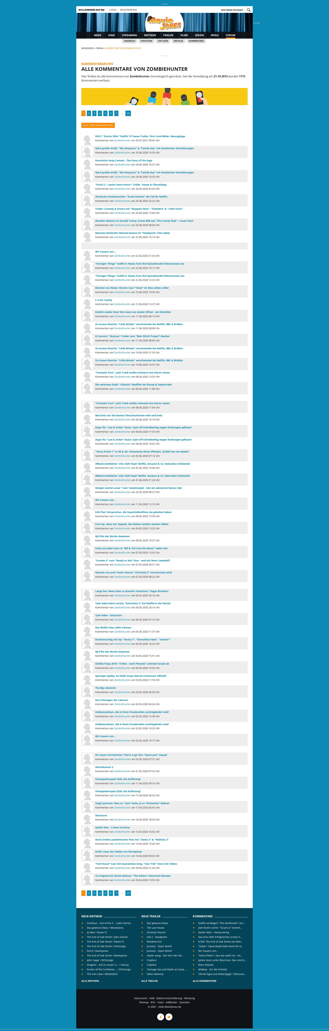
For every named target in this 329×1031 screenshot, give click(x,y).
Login (112, 9)
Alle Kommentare (204, 980)
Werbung (189, 998)
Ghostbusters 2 (104, 767)
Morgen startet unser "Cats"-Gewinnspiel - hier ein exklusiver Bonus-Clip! (138, 488)
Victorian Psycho (156, 932)
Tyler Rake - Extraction (108, 615)
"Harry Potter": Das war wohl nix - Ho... (220, 955)
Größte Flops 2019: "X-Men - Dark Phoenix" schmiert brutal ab (132, 663)
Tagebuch (129, 40)
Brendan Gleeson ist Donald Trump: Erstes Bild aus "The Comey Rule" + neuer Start (144, 220)
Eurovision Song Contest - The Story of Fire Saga (123, 160)
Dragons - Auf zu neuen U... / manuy (108, 964)
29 (128, 113)
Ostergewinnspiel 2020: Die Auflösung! (118, 779)
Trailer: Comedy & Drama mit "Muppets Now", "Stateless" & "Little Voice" (139, 208)
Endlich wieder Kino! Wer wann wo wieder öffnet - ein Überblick (133, 312)
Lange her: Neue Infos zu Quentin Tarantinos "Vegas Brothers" (132, 591)
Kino (111, 35)
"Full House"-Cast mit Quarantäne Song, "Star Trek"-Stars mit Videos (136, 863)
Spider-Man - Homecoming (213, 932)
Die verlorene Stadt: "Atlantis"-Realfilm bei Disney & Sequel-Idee (133, 384)
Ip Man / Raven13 (97, 932)
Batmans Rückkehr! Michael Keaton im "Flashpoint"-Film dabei (132, 233)
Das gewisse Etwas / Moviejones (105, 927)
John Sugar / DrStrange (100, 960)
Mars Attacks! (206, 964)
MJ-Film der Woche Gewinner (112, 536)
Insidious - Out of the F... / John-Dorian (109, 923)
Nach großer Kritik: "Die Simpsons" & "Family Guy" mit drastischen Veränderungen (144, 148)
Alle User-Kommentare (98, 125)
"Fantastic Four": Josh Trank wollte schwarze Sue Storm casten (132, 372)
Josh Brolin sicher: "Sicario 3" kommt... (220, 927)
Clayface (151, 960)
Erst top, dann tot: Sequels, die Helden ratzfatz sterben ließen (131, 524)
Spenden (185, 1002)
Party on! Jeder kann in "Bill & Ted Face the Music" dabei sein (131, 548)
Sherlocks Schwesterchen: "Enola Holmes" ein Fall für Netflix (131, 196)
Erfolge (178, 40)
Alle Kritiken (90, 980)
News (97, 35)
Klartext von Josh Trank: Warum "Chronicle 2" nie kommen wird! (133, 572)
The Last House (155, 927)
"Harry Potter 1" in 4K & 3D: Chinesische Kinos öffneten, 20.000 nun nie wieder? (142, 451)
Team (160, 1002)
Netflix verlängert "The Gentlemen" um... (221, 923)
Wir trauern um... (105, 251)
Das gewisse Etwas (157, 923)
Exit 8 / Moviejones (97, 950)
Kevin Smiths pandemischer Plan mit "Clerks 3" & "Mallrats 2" (132, 839)
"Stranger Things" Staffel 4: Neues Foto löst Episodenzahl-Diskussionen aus (139, 263)
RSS (153, 1002)
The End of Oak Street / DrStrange (106, 946)
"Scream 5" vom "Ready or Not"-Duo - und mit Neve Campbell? (132, 560)
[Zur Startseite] (164, 26)
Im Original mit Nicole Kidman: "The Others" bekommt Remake (133, 875)
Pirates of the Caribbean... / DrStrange (109, 969)
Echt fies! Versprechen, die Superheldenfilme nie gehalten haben (133, 512)
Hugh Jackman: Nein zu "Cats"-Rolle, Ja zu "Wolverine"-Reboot (132, 803)
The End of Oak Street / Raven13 (105, 941)
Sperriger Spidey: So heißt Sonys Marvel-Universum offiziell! (130, 675)
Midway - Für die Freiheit (212, 969)
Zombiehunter (122, 140)
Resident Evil (154, 941)
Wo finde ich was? (232, 9)
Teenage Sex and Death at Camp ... (167, 969)
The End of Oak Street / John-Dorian (107, 937)
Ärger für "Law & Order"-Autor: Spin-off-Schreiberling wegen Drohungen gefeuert (143, 427)
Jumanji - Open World (159, 946)
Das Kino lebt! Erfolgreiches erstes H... (220, 937)
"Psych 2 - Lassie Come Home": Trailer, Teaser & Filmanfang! (131, 184)
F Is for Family (103, 300)
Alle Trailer (149, 980)
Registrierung (128, 9)
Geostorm (101, 815)
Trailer (168, 35)
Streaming (129, 35)
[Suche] (249, 9)
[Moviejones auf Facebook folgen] (160, 1019)
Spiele (215, 35)
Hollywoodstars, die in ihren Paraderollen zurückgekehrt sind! (132, 712)
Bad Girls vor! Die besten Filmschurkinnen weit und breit (128, 415)
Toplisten (146, 40)
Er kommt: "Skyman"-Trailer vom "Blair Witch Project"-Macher (132, 336)
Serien (199, 35)
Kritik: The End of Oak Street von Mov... (220, 941)
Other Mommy (155, 974)
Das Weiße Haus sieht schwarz (113, 627)
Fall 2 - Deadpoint (157, 937)
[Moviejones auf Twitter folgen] (168, 1019)
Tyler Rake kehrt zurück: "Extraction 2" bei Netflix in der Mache (132, 603)
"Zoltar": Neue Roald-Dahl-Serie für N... (220, 946)
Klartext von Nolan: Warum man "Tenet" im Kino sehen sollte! (132, 287)
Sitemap (144, 1002)
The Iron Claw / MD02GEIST (102, 974)
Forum (230, 35)
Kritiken (150, 35)
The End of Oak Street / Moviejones (107, 955)
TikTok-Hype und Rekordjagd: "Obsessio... (222, 974)
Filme (184, 35)
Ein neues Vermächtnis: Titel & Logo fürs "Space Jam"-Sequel (131, 754)
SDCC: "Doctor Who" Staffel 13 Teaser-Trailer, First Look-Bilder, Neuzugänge (140, 136)
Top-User (163, 40)
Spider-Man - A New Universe (112, 827)
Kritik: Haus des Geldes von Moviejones (118, 851)
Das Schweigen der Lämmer (111, 700)
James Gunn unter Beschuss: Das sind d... (222, 960)
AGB (151, 998)
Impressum (140, 998)
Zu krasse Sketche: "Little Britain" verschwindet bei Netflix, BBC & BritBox (139, 324)
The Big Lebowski (105, 687)
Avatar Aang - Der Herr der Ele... (165, 955)
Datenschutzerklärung (169, 998)
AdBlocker (171, 1002)
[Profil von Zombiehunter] (88, 140)
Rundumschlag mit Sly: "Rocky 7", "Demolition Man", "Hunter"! (132, 639)
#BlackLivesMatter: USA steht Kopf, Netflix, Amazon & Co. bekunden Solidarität (142, 463)
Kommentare (196, 40)
